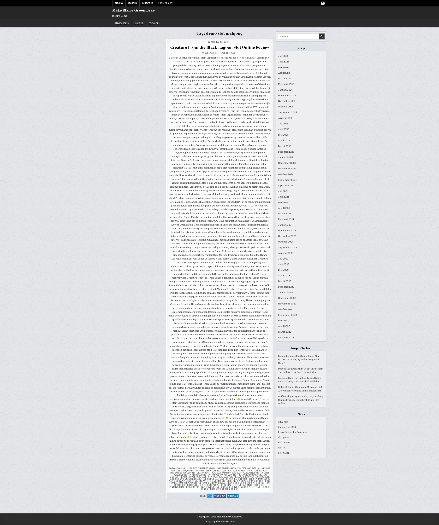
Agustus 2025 (285, 118)
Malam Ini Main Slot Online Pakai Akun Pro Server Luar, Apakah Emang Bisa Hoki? (299, 360)
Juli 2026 (283, 56)
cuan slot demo (219, 470)
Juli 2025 (283, 123)
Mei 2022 (283, 320)
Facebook (221, 496)
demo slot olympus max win (214, 474)
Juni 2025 (283, 129)
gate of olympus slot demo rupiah (215, 478)
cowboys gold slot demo (199, 470)
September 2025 (287, 112)
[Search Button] (323, 3)
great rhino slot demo (243, 478)
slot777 (282, 447)
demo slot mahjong (191, 474)
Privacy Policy (165, 3)
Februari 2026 (286, 84)
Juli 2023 (283, 258)
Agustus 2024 (285, 185)
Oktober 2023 (286, 241)
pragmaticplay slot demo (230, 482)
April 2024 (284, 208)
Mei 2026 (283, 67)
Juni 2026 (283, 61)
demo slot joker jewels (242, 472)
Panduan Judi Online (220, 42)
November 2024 (287, 168)
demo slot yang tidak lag (230, 476)
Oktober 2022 (286, 309)
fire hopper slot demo (253, 476)
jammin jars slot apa (188, 480)
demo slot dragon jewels (199, 472)
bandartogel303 (287, 427)
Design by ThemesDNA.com (220, 521)
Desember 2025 (287, 95)
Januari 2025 (285, 157)
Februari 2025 (286, 152)
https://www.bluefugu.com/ (292, 432)
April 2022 (284, 326)
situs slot (283, 422)
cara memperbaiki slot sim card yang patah (237, 468)
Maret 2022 (284, 332)
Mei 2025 (283, 135)
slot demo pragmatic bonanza (216, 484)
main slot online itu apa (228, 480)
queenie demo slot (251, 482)
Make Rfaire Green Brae (133, 10)
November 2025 (287, 101)
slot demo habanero (191, 484)
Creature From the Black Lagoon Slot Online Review (219, 47)
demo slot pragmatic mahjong (242, 474)
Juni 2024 (283, 196)
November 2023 (287, 236)
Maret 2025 (284, 146)
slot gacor (283, 437)
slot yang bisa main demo (208, 487)
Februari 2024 (286, 219)
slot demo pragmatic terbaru (246, 484)
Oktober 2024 (285, 174)
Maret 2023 (284, 281)
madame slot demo (207, 480)
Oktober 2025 (286, 106)
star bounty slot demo (249, 487)
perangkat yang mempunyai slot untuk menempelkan (193, 482)
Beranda (119, 3)
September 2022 (287, 315)
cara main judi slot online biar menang (197, 468)
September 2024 (287, 180)
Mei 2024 (283, 202)
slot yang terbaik (229, 487)
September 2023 (287, 247)
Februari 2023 (286, 287)
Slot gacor (283, 453)
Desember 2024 (287, 163)
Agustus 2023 (285, 253)
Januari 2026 (285, 90)
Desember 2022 (287, 298)
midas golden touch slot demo (255, 480)
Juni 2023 (283, 264)
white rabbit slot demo (227, 489)
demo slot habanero (221, 472)
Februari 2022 (286, 337)
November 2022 (287, 303)
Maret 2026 (284, 78)
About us (132, 3)
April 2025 (284, 140)
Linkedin (234, 496)
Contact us (147, 3)
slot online (284, 442)
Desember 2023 (287, 230)
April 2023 (284, 275)
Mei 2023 (283, 270)
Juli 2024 (283, 191)
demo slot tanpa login (207, 476)
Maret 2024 (284, 213)
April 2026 (284, 73)
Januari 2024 (285, 225)
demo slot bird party (237, 470)
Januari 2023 (285, 292)
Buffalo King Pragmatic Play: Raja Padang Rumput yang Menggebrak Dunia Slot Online (300, 400)
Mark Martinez (211, 53)
